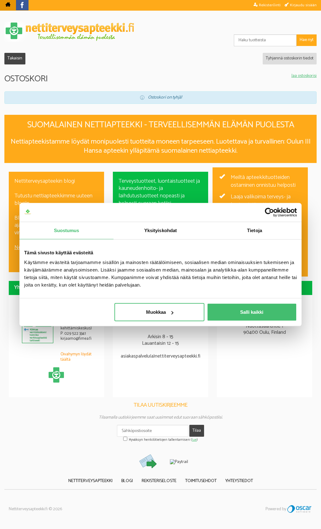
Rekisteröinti (270, 5)
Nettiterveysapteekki (90, 481)
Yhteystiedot (239, 481)
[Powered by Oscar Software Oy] (299, 509)
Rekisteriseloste (159, 481)
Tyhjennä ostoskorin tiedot (289, 58)
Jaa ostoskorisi (304, 76)
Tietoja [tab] (254, 230)
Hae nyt (306, 39)
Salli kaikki (251, 312)
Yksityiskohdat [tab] (160, 230)
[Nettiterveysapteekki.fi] (160, 32)
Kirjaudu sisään (303, 5)
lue (194, 440)
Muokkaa (156, 312)
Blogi (127, 481)
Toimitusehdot (201, 481)
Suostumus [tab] (66, 230)
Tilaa (196, 430)
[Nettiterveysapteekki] (8, 5)
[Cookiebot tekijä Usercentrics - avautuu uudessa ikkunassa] (269, 212)
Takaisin (15, 58)
